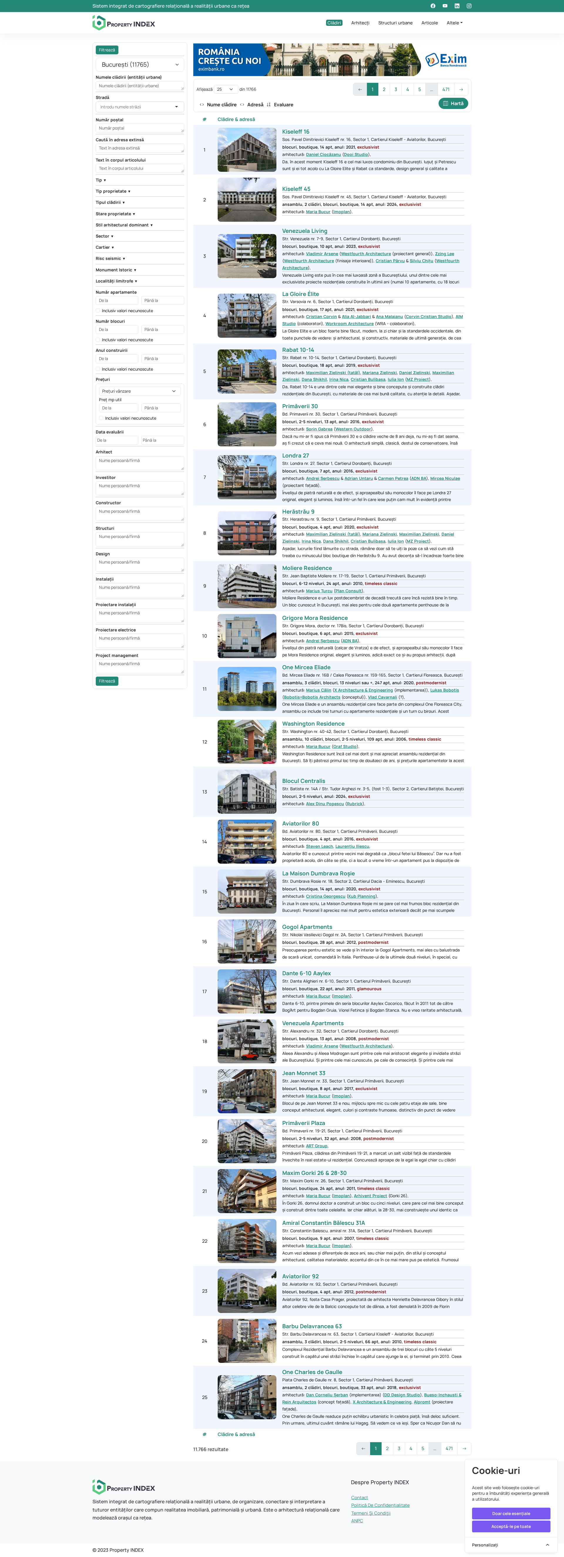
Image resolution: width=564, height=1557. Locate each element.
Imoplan (341, 211)
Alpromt (422, 1402)
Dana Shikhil (314, 379)
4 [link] (407, 89)
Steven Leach (319, 846)
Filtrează (107, 50)
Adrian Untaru (359, 478)
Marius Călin (318, 690)
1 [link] (373, 89)
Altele (453, 23)
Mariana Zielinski (379, 372)
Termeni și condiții (371, 1513)
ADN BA (418, 478)
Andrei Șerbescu (323, 478)
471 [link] (446, 89)
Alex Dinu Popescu (325, 803)
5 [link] (419, 89)
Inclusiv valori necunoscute (127, 310)
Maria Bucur (318, 211)
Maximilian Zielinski (419, 534)
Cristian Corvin (321, 316)
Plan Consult (348, 590)
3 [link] (396, 89)
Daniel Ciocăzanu (323, 154)
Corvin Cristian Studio (428, 316)
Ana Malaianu (389, 316)
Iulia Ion (396, 379)
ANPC (357, 1521)
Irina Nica (338, 379)
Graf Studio (345, 746)
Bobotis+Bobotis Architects (312, 697)
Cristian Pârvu (390, 260)
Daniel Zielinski (414, 372)
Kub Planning (361, 896)
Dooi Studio (356, 154)
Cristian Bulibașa (368, 379)
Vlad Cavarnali (382, 697)
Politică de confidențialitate (380, 1505)
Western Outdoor (353, 429)
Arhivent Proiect (370, 1195)
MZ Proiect (418, 379)
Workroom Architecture (349, 323)
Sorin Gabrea (319, 429)
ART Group (317, 1146)
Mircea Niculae (445, 478)
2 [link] (384, 89)
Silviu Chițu (421, 260)
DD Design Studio (402, 1395)
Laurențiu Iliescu (352, 846)
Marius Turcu (319, 590)
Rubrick (354, 803)
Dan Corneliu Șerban (327, 1395)
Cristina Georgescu (325, 896)
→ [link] (461, 89)
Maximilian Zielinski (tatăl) (333, 372)
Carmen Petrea (393, 478)
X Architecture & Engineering (363, 690)
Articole (430, 23)
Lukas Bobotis (444, 690)
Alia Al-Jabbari (356, 316)
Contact (359, 1497)
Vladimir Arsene (322, 253)
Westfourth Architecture (366, 253)
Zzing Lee (444, 253)
